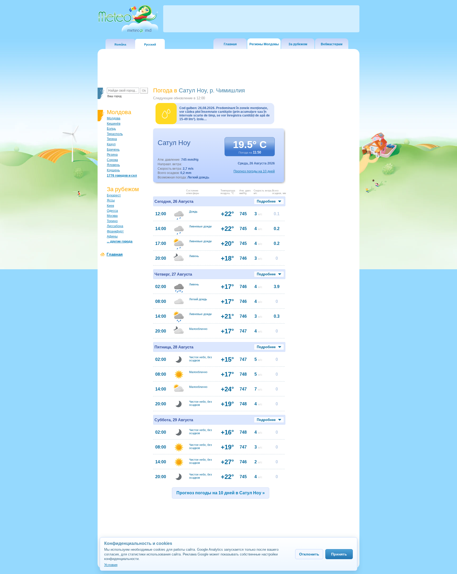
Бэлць (111, 129)
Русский (150, 44)
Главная (230, 44)
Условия (110, 565)
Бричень (113, 149)
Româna (120, 44)
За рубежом (298, 44)
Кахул (111, 144)
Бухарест (114, 195)
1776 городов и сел (122, 175)
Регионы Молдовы (264, 44)
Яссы (111, 200)
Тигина (112, 139)
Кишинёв (113, 123)
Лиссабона (115, 226)
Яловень (113, 165)
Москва (112, 216)
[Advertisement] (323, 178)
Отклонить (309, 554)
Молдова (113, 118)
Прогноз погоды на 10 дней (254, 171)
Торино (112, 221)
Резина (112, 154)
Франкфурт (115, 231)
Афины (112, 236)
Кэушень (113, 170)
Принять (339, 554)
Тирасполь (115, 134)
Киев (110, 206)
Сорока (112, 160)
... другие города (119, 241)
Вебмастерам (331, 44)
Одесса (112, 211)
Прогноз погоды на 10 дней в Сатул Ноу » (220, 493)
